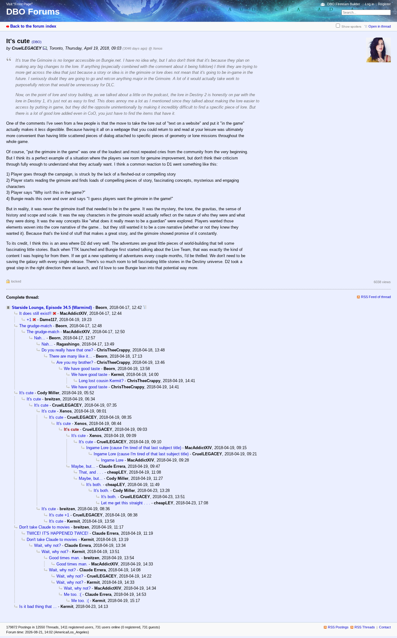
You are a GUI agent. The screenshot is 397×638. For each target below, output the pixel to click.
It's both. (94, 484)
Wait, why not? (47, 545)
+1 (29, 319)
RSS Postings (338, 627)
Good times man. (64, 557)
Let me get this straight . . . (125, 503)
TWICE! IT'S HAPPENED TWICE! (57, 533)
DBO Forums (33, 11)
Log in (369, 4)
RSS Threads (365, 627)
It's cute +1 (59, 515)
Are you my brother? (74, 362)
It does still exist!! (35, 313)
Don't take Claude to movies (44, 527)
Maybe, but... (83, 466)
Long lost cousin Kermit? (101, 380)
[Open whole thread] (144, 307)
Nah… (39, 338)
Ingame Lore (112, 460)
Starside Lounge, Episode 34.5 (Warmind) (52, 307)
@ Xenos (156, 48)
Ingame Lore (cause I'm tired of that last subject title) (133, 447)
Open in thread (379, 26)
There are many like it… (70, 356)
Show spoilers (351, 26)
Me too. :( (72, 594)
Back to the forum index (33, 26)
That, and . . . (91, 472)
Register (384, 4)
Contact (385, 627)
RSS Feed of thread (376, 297)
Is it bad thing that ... (38, 606)
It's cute (26, 392)
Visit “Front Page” (19, 4)
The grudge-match (35, 325)
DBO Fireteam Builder (343, 4)
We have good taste (82, 368)
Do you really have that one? (67, 350)
